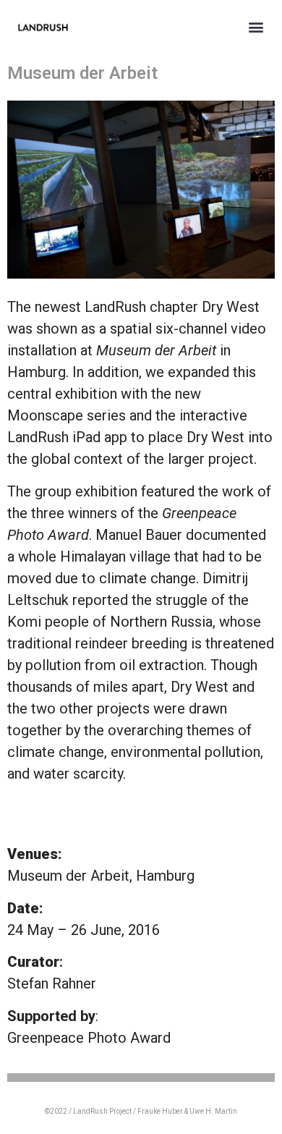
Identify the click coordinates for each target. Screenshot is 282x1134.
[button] (256, 26)
